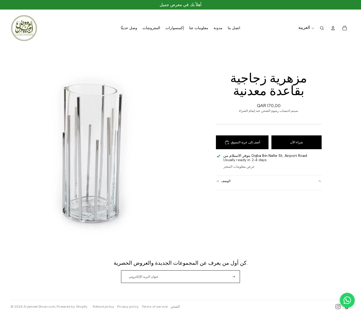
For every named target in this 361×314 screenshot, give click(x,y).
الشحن (175, 306)
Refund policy (103, 306)
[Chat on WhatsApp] (347, 300)
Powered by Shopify (72, 306)
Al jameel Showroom (39, 306)
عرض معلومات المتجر (239, 166)
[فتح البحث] (322, 28)
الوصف (225, 181)
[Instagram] (338, 306)
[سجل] (234, 277)
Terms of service (155, 306)
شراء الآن (296, 142)
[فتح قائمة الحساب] (333, 28)
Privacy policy (128, 306)
